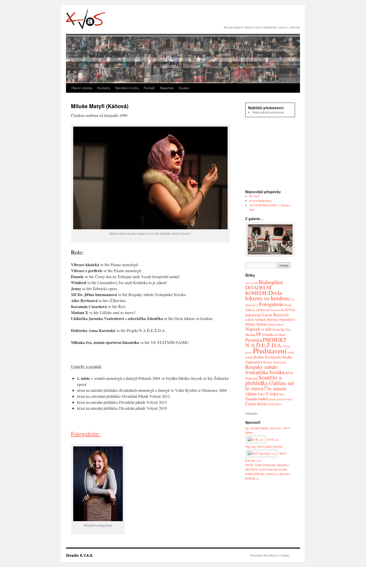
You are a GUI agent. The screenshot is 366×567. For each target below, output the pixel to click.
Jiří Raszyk (263, 310)
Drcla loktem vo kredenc (267, 295)
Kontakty (103, 87)
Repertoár (167, 87)
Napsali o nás (258, 329)
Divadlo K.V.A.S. (85, 19)
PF (259, 334)
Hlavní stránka (81, 87)
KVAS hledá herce (260, 201)
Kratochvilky (278, 310)
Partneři (149, 87)
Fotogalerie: (85, 434)
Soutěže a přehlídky (263, 380)
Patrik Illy (279, 329)
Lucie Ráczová (275, 315)
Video (261, 394)
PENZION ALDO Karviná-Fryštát (266, 469)
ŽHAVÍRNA (275, 404)
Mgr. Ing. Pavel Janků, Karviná (263, 446)
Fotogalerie (271, 304)
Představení (270, 350)
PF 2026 (254, 196)
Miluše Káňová (256, 324)
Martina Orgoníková (281, 319)
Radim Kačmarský (268, 356)
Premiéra (253, 340)
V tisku (271, 394)
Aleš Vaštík (251, 283)
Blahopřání (270, 282)
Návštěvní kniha (127, 87)
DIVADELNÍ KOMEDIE (258, 290)
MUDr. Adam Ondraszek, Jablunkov (267, 465)
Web (281, 394)
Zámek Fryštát (284, 399)
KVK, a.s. (272, 439)
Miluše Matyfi (275, 324)
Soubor (184, 87)
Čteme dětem (256, 403)
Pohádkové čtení (273, 334)
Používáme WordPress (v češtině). (270, 555)
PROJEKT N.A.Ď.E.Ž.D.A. (266, 342)
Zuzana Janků (256, 399)
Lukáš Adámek (255, 319)
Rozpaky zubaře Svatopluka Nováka (264, 369)
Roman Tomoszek (274, 362)
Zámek (272, 399)
